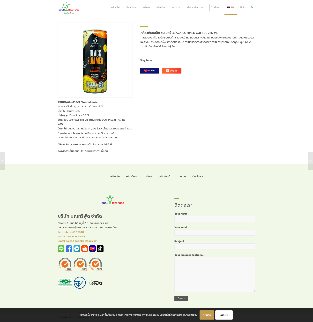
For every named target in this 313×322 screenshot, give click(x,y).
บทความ (181, 176)
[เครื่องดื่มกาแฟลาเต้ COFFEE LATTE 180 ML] (310, 161)
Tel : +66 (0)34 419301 (71, 232)
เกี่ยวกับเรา (132, 176)
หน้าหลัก (115, 176)
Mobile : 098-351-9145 (71, 236)
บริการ (148, 176)
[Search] (252, 7)
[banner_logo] (69, 7)
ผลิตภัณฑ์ (164, 176)
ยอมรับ (207, 315)
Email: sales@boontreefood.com (77, 241)
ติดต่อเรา (197, 176)
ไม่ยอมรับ (224, 315)
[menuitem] (115, 7)
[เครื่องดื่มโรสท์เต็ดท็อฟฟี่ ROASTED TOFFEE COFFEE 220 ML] (2, 161)
